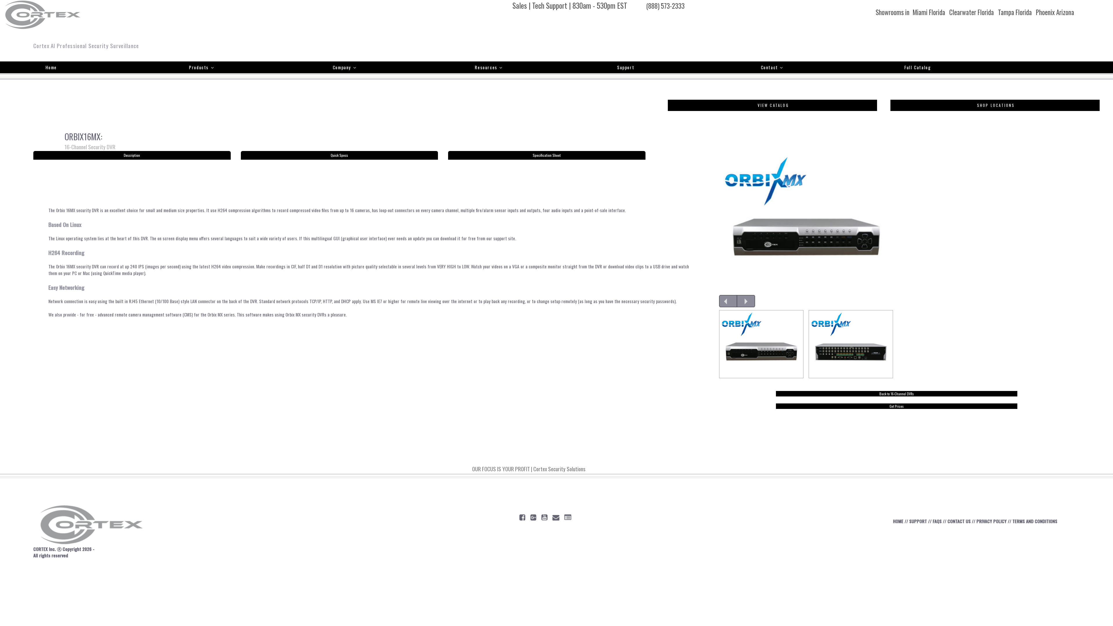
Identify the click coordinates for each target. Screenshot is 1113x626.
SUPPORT (918, 521)
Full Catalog (917, 67)
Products (199, 67)
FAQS (937, 521)
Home (51, 67)
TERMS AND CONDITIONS (1034, 521)
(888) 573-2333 (665, 6)
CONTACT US (959, 521)
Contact (769, 67)
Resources (486, 67)
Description (132, 155)
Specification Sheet (547, 155)
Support (625, 67)
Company (342, 67)
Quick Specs (339, 155)
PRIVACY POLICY (991, 521)
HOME (898, 521)
